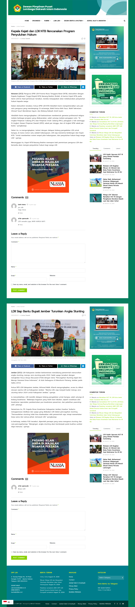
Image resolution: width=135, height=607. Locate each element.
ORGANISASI (36, 21)
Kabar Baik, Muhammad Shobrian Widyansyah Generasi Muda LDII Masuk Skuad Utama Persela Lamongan (113, 183)
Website (52, 276)
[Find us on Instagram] (120, 604)
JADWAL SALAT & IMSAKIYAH (96, 21)
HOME (27, 21)
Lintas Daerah (21, 26)
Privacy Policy (73, 589)
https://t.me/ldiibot (104, 590)
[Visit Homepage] (67, 9)
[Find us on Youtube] (123, 604)
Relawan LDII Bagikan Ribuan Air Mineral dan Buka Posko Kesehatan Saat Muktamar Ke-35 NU (106, 139)
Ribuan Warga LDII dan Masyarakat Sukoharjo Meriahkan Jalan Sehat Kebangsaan (106, 134)
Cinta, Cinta (44, 577)
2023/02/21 (15, 39)
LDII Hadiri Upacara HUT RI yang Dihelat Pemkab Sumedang (113, 156)
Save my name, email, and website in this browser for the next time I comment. (40, 284)
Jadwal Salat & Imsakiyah (77, 583)
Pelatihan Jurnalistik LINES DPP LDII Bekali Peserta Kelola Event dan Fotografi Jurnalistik (106, 128)
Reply (21, 213)
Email (13, 276)
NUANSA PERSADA (75, 592)
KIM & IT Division (35, 604)
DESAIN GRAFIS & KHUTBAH (73, 21)
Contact (71, 580)
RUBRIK (46, 21)
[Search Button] (124, 20)
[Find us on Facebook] (114, 604)
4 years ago (32, 204)
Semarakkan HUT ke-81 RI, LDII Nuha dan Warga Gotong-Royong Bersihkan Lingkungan (106, 123)
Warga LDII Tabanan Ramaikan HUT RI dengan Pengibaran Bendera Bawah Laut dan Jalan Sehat (113, 198)
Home (13, 26)
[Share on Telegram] (83, 87)
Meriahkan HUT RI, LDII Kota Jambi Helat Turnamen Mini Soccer (106, 118)
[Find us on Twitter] (117, 604)
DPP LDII (18, 604)
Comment (15, 242)
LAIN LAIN (57, 21)
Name (13, 267)
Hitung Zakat (73, 586)
